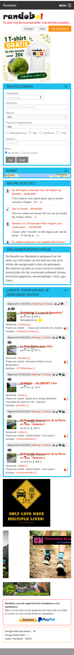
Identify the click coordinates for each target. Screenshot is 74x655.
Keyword (10, 139)
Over (42, 28)
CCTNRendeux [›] (25, 368)
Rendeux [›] (24, 357)
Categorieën (13, 95)
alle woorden (13, 152)
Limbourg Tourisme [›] (27, 331)
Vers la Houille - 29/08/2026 (27, 208)
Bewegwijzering (18, 133)
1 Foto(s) (46, 337)
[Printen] (9, 308)
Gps (35, 133)
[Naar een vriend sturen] (13, 308)
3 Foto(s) (48, 303)
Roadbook (48, 133)
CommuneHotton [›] (26, 438)
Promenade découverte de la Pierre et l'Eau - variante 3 (42, 422)
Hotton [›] (23, 432)
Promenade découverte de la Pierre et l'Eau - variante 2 (42, 456)
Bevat (8, 148)
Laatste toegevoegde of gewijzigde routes (28, 292)
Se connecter (59, 28)
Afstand (10, 113)
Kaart (12, 170)
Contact (28, 28)
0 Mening (37, 303)
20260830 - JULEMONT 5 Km (38, 383)
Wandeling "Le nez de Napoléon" (41, 312)
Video (63, 133)
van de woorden (30, 152)
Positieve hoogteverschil (19, 122)
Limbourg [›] (24, 324)
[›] (41, 202)
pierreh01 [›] (22, 405)
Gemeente (11, 103)
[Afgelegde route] (58, 303)
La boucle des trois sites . (37, 346)
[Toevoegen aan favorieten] (55, 303)
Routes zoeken (20, 86)
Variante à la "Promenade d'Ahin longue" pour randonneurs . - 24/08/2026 (37, 225)
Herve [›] (22, 395)
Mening (36, 337)
